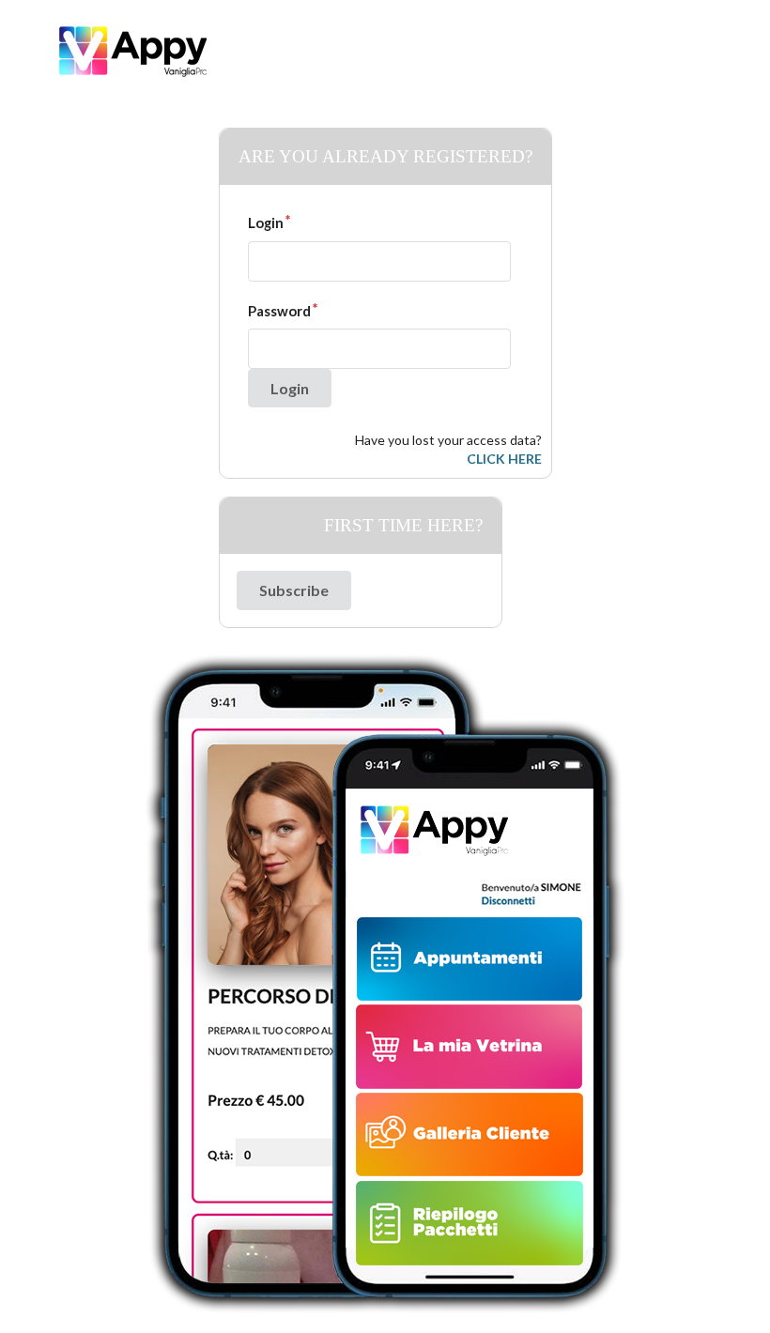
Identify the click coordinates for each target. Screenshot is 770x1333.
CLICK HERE (504, 459)
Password (279, 310)
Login (266, 222)
